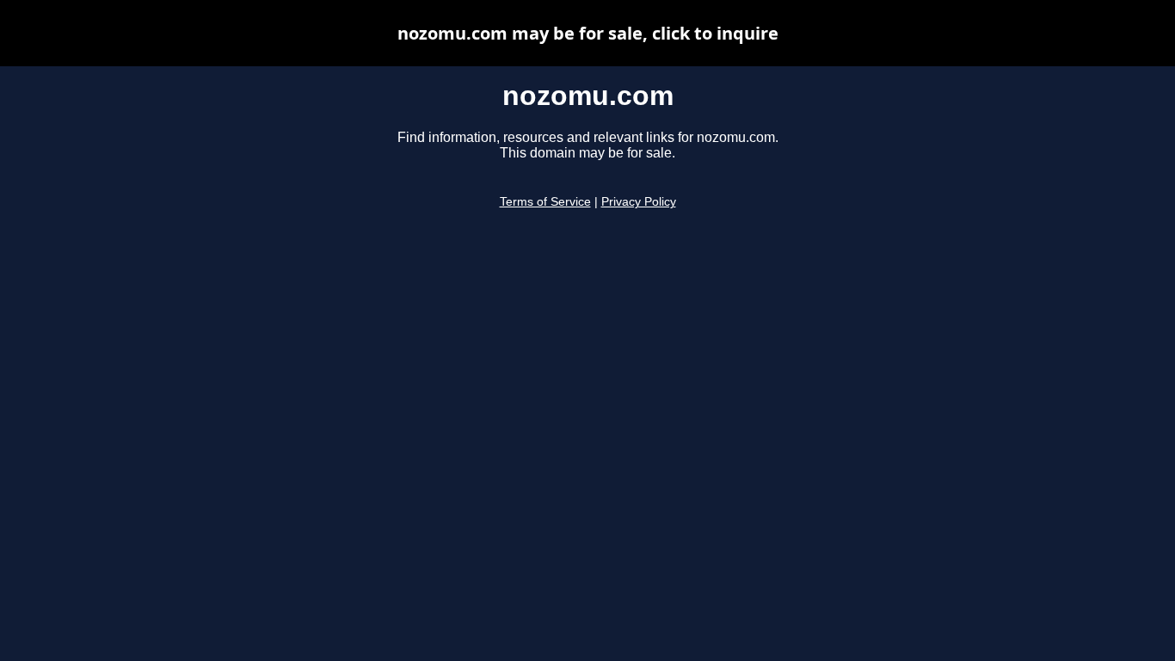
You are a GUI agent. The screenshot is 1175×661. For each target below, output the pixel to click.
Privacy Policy (638, 201)
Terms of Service (545, 201)
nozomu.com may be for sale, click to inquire (587, 33)
